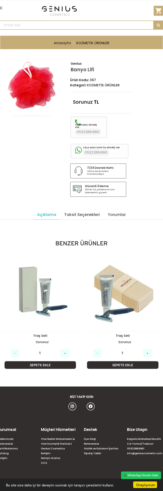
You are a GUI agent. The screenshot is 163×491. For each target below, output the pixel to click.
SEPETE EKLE (40, 365)
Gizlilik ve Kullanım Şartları (101, 448)
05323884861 (135, 448)
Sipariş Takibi (92, 453)
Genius (76, 63)
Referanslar (91, 444)
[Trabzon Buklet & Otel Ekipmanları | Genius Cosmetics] (81, 11)
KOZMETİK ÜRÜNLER (92, 43)
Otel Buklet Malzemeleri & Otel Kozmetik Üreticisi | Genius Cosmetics (58, 443)
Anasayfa (62, 43)
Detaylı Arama (50, 458)
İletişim (45, 453)
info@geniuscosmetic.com (144, 453)
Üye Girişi (90, 439)
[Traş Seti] (40, 293)
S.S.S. (44, 463)
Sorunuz (83, 102)
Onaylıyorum (145, 484)
